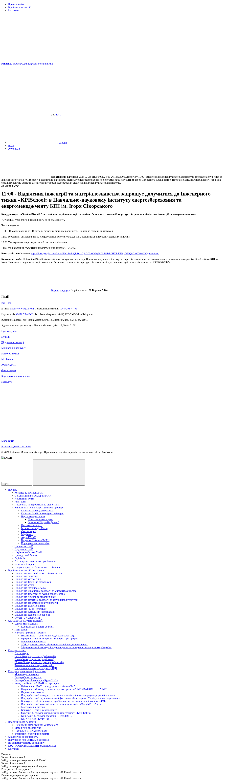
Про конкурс (22, 653)
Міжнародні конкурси (13, 348)
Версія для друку (60, 290)
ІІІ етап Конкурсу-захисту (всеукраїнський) (39, 662)
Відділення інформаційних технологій (36, 602)
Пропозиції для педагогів (22, 721)
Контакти (13, 10)
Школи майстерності (26, 623)
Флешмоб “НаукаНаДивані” (43, 522)
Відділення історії (25, 585)
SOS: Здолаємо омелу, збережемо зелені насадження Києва (54, 644)
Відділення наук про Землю (30, 587)
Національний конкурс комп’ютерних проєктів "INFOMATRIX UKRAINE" (64, 689)
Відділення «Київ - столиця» (31, 608)
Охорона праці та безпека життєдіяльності (38, 567)
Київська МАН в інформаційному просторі (39, 507)
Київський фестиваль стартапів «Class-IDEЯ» (47, 716)
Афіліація (20, 558)
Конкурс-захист (10, 353)
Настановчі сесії (24, 546)
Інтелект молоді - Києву (34, 528)
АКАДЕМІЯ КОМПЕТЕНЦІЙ (25, 620)
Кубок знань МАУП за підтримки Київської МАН (49, 686)
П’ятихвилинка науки (40, 519)
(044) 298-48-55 (24, 314)
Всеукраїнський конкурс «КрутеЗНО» (36, 680)
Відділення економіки (27, 576)
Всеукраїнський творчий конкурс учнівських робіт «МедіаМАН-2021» (61, 704)
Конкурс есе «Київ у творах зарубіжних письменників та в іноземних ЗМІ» (63, 701)
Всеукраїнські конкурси (28, 677)
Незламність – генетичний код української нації (48, 635)
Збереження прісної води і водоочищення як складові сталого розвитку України (66, 647)
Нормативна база (24, 498)
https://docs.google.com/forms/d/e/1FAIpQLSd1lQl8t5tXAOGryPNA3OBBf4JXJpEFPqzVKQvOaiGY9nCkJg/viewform (95, 253)
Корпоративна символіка (15, 376)
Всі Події (6, 303)
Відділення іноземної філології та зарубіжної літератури (46, 599)
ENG (59, 114)
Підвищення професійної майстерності (37, 724)
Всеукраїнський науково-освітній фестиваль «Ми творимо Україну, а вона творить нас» (70, 698)
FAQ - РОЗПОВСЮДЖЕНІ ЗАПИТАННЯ (32, 745)
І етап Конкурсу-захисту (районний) (35, 656)
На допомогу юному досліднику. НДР (36, 668)
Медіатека (7, 359)
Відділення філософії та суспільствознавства (40, 593)
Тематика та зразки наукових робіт (34, 665)
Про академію (16, 4)
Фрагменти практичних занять (32, 733)
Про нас (12, 489)
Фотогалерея (8, 370)
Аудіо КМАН (28, 537)
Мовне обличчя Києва (33, 641)
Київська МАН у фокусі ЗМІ (37, 510)
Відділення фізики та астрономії (33, 582)
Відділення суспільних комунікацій (35, 611)
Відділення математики (28, 579)
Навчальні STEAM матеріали (31, 730)
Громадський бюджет (27, 555)
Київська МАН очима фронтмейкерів (42, 513)
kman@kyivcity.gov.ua (22, 308)
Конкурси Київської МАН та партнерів (37, 683)
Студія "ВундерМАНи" (28, 617)
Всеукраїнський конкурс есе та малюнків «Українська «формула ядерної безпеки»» (68, 695)
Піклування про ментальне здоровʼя (28, 739)
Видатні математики (32, 692)
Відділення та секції (19, 7)
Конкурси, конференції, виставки (27, 671)
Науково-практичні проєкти (30, 632)
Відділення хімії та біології (30, 605)
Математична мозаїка (33, 707)
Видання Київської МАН (35, 540)
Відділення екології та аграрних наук (35, 596)
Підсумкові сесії (24, 549)
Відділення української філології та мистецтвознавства (45, 590)
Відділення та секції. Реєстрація (26, 570)
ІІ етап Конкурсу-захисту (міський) (34, 659)
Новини (5, 336)
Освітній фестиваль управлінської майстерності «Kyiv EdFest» (56, 713)
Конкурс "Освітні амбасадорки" (39, 710)
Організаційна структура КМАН (33, 495)
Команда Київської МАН (29, 492)
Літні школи (21, 629)
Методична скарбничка (28, 727)
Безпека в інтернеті (25, 564)
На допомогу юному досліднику (26, 742)
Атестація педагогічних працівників (35, 561)
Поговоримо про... (31, 525)
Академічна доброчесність (23, 736)
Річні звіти (20, 501)
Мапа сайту (7, 440)
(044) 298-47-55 (68, 308)
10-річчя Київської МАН (28, 552)
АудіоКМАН (8, 364)
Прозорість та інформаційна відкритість (37, 504)
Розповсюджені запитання (16, 446)
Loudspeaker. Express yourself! (37, 626)
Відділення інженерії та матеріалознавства (38, 573)
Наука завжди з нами (33, 516)
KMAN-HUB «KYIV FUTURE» (39, 718)
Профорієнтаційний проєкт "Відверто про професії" (50, 638)
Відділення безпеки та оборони (32, 614)
